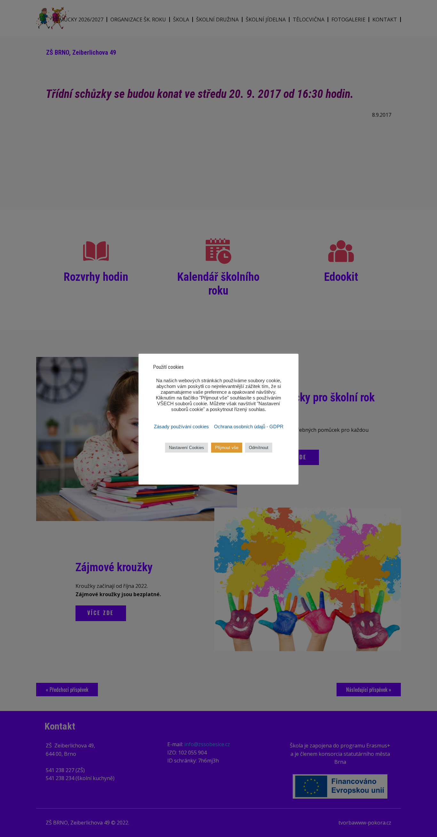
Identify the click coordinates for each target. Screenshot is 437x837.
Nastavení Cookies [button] (186, 447)
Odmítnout (258, 447)
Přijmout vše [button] (226, 447)
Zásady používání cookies (182, 426)
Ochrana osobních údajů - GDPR (248, 426)
